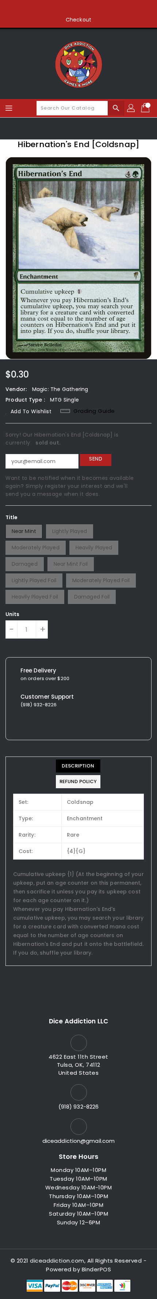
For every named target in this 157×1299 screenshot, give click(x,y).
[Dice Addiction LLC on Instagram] (78, 8)
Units (12, 614)
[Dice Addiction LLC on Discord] (106, 8)
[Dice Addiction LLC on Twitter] (64, 8)
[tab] (78, 766)
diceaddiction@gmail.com (78, 1141)
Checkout (78, 19)
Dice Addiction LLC (78, 1021)
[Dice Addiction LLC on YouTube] (92, 8)
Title (11, 517)
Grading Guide (94, 411)
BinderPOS (96, 1269)
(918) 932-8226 (78, 1106)
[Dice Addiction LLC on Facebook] (50, 8)
